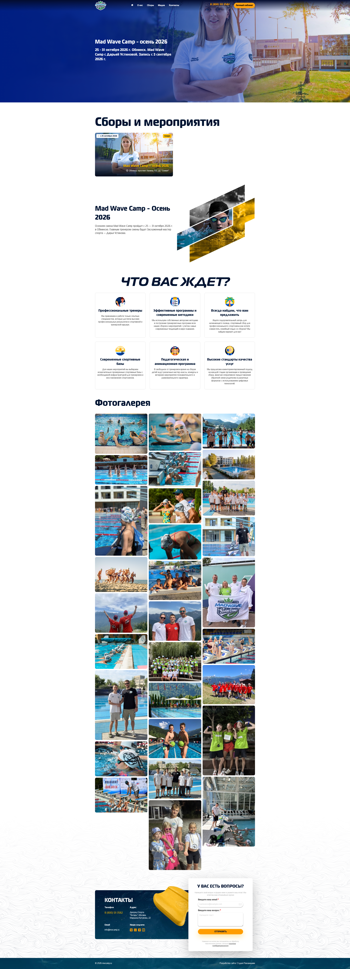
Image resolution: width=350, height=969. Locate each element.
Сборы (150, 5)
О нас (140, 5)
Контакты (174, 5)
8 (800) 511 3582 (114, 913)
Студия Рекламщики (246, 963)
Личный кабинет (244, 5)
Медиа (161, 5)
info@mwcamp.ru (112, 930)
